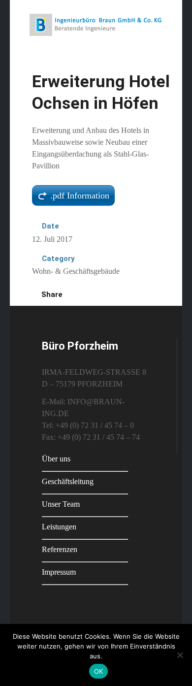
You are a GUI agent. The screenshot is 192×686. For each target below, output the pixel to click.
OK (98, 671)
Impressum (59, 572)
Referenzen (59, 549)
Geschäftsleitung (68, 481)
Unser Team (61, 504)
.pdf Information (79, 195)
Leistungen (59, 527)
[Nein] (180, 655)
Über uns (56, 459)
